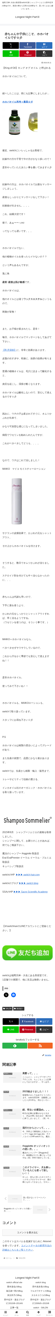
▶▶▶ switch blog (28, 883)
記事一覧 (14, 1307)
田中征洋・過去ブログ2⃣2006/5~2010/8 (40, 1301)
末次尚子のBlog (14, 1295)
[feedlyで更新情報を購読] (14, 1046)
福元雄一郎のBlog (14, 1291)
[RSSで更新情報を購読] (40, 1046)
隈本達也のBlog (14, 1286)
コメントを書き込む (27, 1232)
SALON (9, 1009)
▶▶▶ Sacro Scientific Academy (30, 892)
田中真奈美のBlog (40, 1286)
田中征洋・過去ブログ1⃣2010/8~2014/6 (14, 1301)
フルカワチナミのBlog (40, 1291)
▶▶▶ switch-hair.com (28, 874)
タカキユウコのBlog (40, 1295)
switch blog (40, 1282)
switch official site (14, 1282)
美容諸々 (19, 1009)
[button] (44, 53)
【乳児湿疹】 (9, 350)
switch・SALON (40, 1307)
